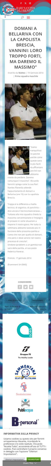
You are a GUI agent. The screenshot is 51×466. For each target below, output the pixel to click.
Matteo (22, 72)
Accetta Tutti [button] (33, 459)
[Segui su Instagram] (30, 3)
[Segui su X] (25, 3)
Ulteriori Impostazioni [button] (14, 459)
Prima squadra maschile (26, 76)
